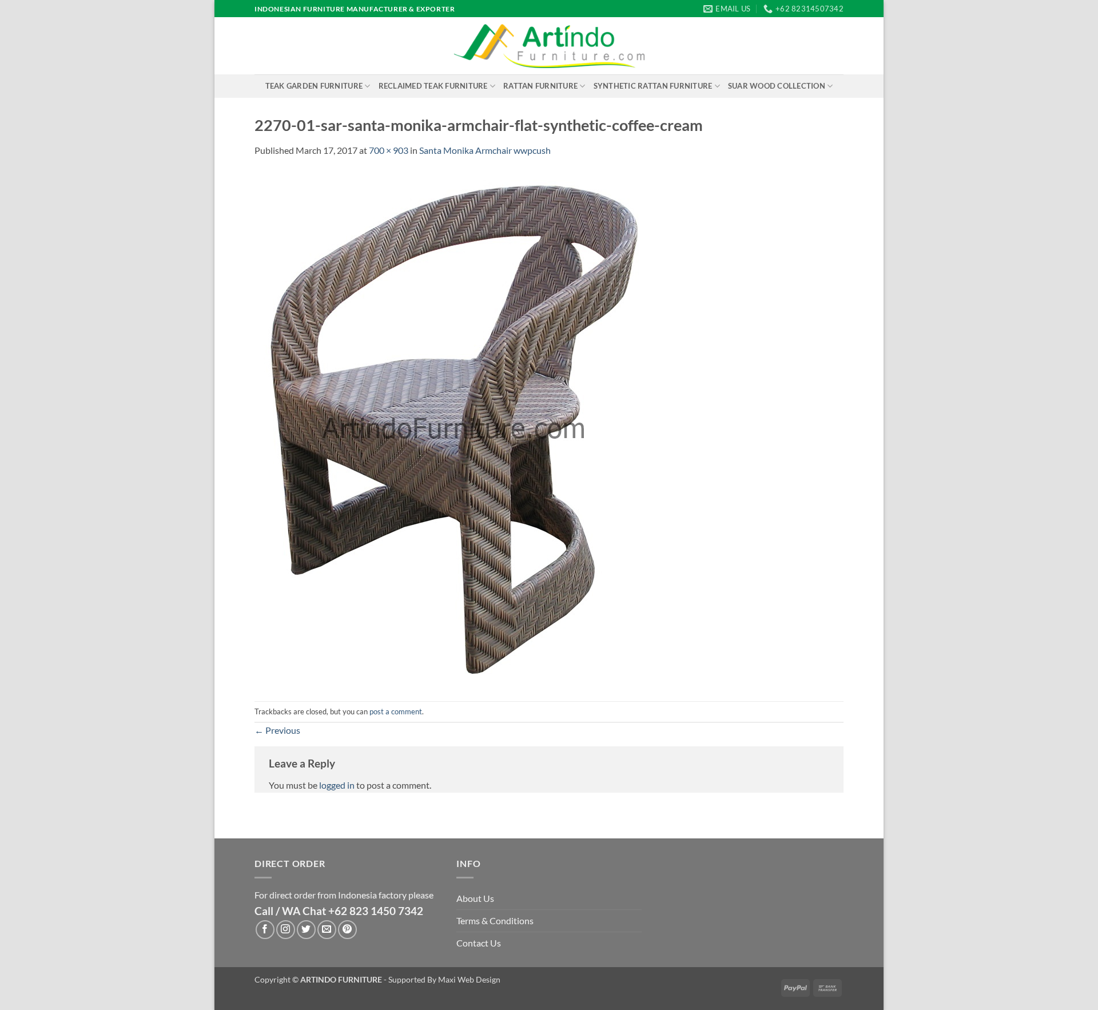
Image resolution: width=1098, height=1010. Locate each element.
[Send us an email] (326, 929)
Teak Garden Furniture (314, 85)
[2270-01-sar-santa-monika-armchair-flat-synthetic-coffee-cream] (454, 428)
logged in (337, 785)
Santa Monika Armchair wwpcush (485, 150)
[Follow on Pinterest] (347, 929)
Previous (277, 730)
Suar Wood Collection (776, 85)
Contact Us (478, 942)
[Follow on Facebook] (265, 929)
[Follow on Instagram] (285, 929)
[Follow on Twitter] (306, 929)
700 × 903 (388, 150)
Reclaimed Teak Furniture (433, 85)
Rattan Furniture (540, 85)
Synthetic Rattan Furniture (653, 85)
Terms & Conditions (495, 920)
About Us (475, 898)
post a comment (395, 711)
